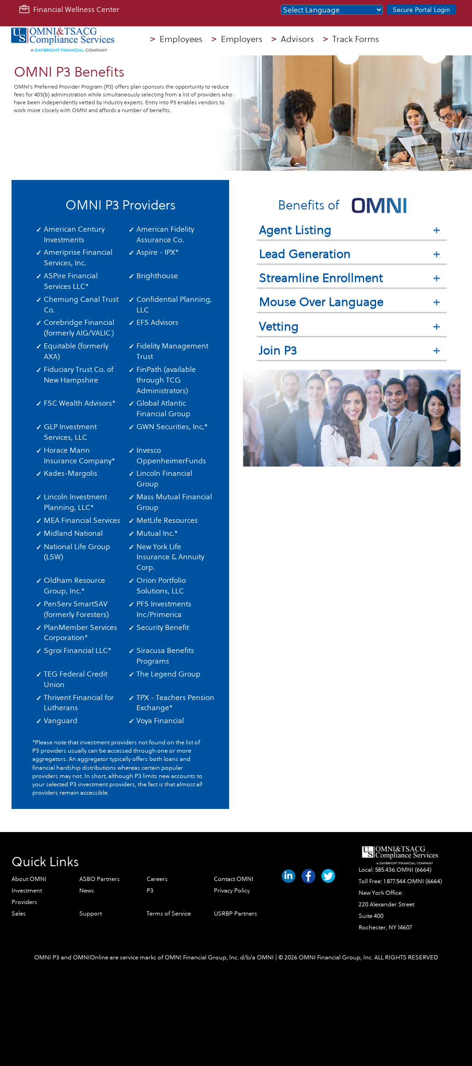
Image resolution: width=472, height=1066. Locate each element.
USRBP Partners (235, 913)
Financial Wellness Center (74, 9)
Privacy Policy (232, 890)
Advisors (292, 39)
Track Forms (351, 39)
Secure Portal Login (421, 10)
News (86, 890)
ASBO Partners (99, 879)
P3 (150, 890)
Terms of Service (169, 913)
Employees (176, 39)
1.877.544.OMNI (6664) (413, 881)
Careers (157, 879)
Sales (19, 913)
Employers (237, 39)
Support (90, 913)
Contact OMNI (234, 879)
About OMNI (29, 879)
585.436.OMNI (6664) (403, 870)
